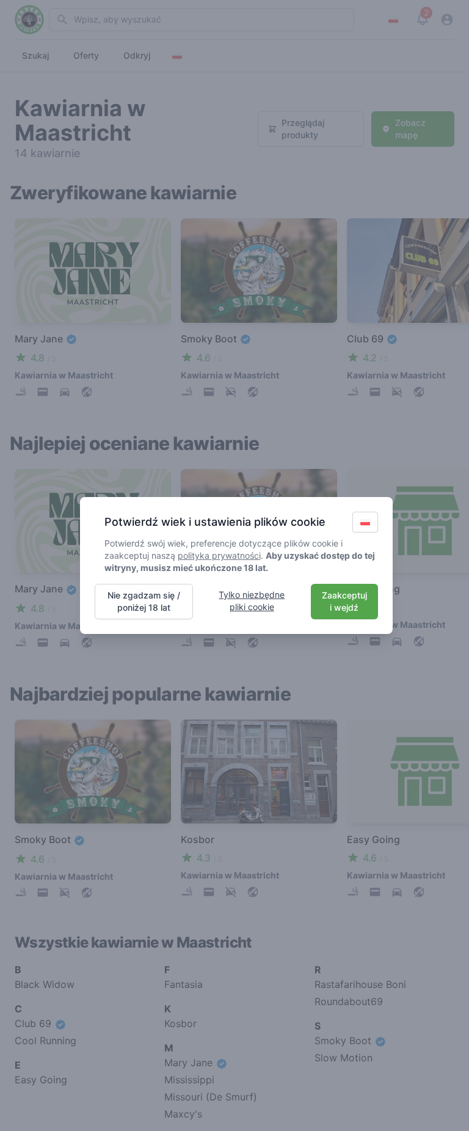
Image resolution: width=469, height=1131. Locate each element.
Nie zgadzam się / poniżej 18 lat (143, 601)
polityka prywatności (219, 555)
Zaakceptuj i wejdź (344, 601)
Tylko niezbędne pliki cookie (252, 600)
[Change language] (365, 522)
